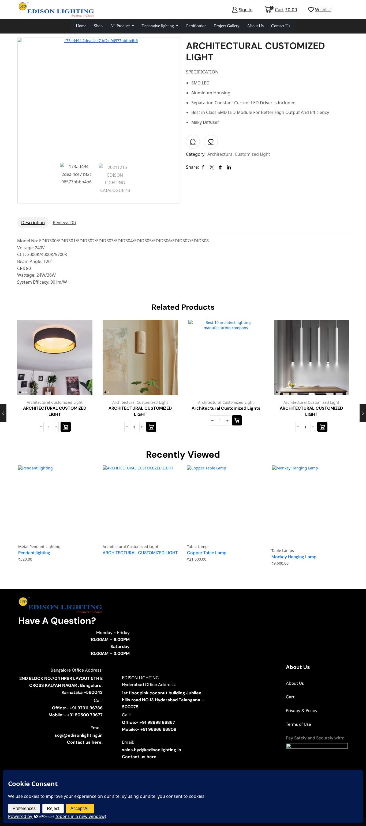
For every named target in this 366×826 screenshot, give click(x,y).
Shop (98, 26)
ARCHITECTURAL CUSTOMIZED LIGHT (54, 411)
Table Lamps (198, 546)
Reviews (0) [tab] (64, 222)
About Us (255, 26)
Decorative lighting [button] (158, 26)
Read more (82, 359)
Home (81, 26)
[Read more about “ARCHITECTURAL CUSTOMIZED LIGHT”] (65, 427)
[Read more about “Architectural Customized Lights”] (236, 420)
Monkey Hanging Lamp (293, 557)
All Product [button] (120, 26)
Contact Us (280, 26)
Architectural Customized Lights (226, 408)
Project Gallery (227, 26)
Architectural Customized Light (238, 154)
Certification (196, 26)
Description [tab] (33, 222)
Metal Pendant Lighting (39, 546)
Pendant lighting (34, 552)
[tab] (33, 222)
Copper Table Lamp (206, 552)
